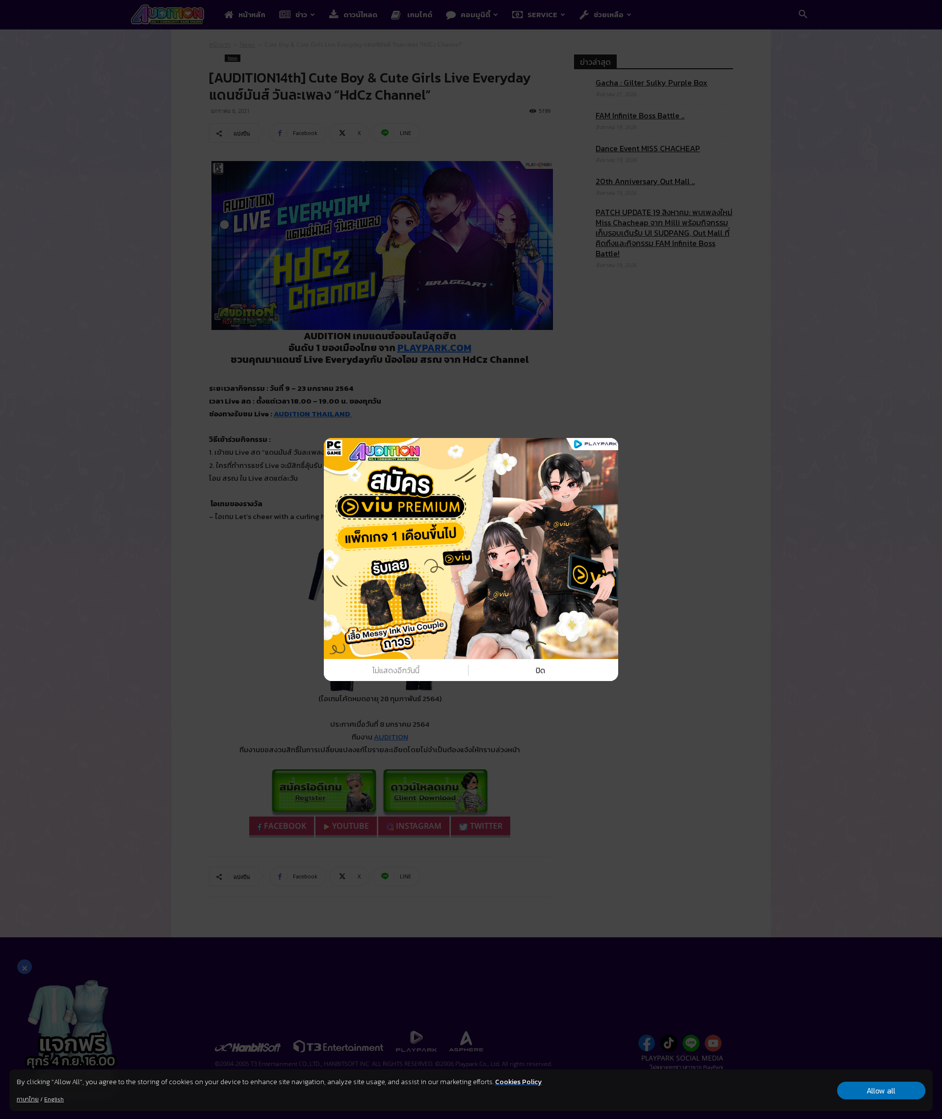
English (54, 1099)
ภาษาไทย (28, 1099)
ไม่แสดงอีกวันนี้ (395, 670)
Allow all (880, 1090)
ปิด (540, 670)
